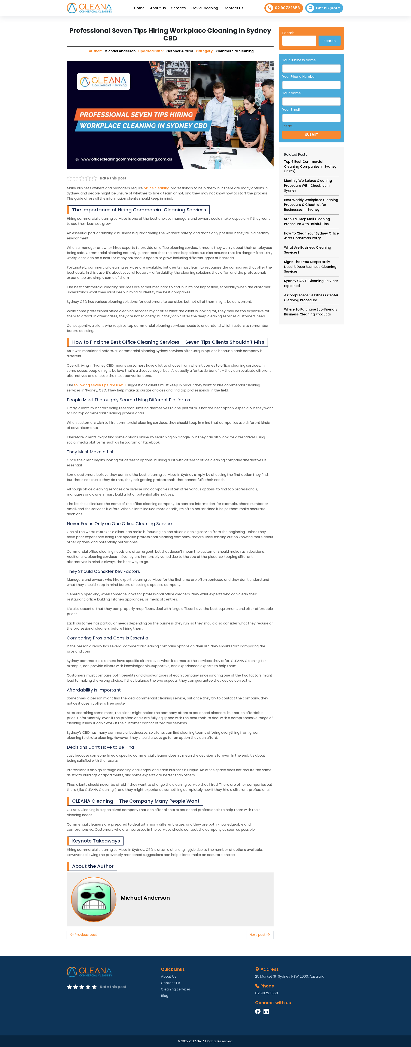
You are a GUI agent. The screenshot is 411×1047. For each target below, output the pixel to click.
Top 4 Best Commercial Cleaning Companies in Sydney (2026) (310, 166)
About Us (158, 8)
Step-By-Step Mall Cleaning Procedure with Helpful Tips (307, 221)
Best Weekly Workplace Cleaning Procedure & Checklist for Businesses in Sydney (311, 205)
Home (139, 8)
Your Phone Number (299, 76)
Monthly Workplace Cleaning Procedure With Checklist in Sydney (308, 185)
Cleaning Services (176, 989)
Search (288, 32)
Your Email (291, 109)
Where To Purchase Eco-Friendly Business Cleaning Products (310, 312)
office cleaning (157, 188)
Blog (164, 995)
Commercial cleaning (235, 51)
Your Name (291, 93)
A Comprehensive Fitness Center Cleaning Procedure (311, 297)
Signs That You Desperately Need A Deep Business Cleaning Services (310, 267)
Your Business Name (299, 60)
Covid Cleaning (204, 8)
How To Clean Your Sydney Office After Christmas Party (311, 235)
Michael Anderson (120, 51)
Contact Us (233, 8)
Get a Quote (328, 7)
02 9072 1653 (287, 7)
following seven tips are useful (100, 385)
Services (178, 8)
